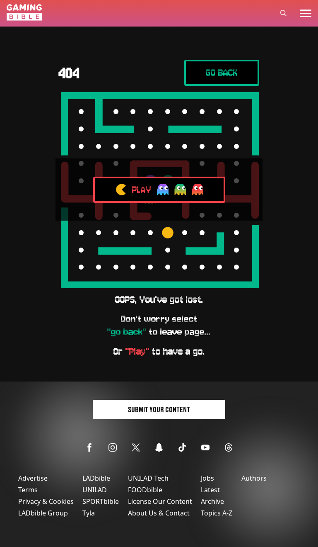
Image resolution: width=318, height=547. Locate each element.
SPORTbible (100, 501)
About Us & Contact (159, 513)
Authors (254, 478)
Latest (210, 489)
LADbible (96, 478)
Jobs (207, 478)
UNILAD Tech (148, 478)
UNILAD (94, 489)
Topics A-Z (216, 513)
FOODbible (145, 489)
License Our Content (160, 501)
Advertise (33, 478)
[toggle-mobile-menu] (305, 13)
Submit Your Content (159, 409)
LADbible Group (43, 513)
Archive (212, 501)
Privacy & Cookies (46, 501)
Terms (28, 489)
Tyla (88, 513)
